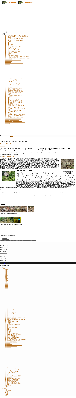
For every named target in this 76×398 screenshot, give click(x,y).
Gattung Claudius (8, 53)
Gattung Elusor (7, 64)
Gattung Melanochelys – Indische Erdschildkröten (13, 90)
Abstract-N (6, 20)
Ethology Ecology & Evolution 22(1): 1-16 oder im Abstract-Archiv (61, 199)
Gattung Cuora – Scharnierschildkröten (12, 55)
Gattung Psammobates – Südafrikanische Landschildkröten (15, 108)
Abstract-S (6, 25)
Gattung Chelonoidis (8, 47)
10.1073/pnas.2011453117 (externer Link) (9, 156)
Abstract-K (6, 17)
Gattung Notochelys (8, 96)
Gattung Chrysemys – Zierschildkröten (11, 52)
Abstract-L (6, 18)
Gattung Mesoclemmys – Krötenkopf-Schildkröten (14, 91)
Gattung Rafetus (7, 112)
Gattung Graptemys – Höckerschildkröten (12, 74)
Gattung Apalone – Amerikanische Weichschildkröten (14, 40)
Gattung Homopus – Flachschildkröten (11, 76)
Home (3, 6)
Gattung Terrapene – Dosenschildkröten (12, 120)
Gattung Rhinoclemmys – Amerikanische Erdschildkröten (15, 114)
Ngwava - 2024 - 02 (4, 247)
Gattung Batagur (7, 42)
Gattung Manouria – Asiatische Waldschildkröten (13, 88)
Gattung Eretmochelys (9, 68)
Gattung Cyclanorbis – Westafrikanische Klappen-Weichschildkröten (17, 56)
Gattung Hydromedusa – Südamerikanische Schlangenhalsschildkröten (17, 77)
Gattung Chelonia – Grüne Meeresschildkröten (13, 46)
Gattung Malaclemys (8, 85)
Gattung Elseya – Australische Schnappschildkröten (14, 63)
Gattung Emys (7, 67)
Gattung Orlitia (7, 97)
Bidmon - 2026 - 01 (3, 249)
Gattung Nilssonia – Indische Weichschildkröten (13, 95)
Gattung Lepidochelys (8, 81)
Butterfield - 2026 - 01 (4, 254)
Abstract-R (6, 24)
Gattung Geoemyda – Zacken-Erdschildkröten (13, 71)
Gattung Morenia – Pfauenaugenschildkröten (13, 92)
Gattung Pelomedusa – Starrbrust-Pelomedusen (13, 102)
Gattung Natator (7, 94)
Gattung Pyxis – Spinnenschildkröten (11, 111)
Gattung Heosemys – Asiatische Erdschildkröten (13, 75)
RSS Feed (4, 263)
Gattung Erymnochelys (9, 69)
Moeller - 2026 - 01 (3, 260)
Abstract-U (6, 27)
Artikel (3, 33)
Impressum (4, 262)
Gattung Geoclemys (8, 70)
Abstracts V (2, 146)
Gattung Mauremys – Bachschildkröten (12, 89)
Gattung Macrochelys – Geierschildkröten (12, 84)
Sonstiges (6, 126)
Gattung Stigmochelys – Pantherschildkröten (13, 119)
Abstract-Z (6, 32)
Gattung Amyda (7, 39)
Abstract (3, 7)
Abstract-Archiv (16, 193)
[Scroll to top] (0, 397)
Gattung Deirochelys (8, 59)
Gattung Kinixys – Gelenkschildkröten (11, 79)
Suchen (1, 135)
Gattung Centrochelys (8, 45)
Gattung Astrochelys (8, 41)
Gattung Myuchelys (8, 93)
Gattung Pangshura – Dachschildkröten (12, 99)
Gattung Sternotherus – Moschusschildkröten (13, 118)
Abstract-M (6, 19)
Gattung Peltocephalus (9, 103)
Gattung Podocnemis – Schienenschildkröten (13, 107)
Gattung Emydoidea (8, 65)
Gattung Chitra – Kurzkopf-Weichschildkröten (13, 51)
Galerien (3, 34)
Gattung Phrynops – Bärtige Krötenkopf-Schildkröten (14, 105)
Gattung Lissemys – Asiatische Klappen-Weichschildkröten (15, 83)
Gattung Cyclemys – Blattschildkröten (11, 57)
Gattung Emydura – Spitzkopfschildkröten (12, 66)
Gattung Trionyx (7, 123)
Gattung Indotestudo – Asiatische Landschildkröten (14, 78)
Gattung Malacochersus (9, 86)
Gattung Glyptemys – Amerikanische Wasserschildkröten (15, 72)
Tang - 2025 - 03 (3, 258)
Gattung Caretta (7, 43)
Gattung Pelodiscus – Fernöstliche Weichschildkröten (14, 101)
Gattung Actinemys (8, 37)
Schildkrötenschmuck (8, 125)
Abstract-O (6, 21)
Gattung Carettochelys (9, 44)
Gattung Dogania (8, 62)
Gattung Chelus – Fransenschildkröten (11, 48)
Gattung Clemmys (8, 54)
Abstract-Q (6, 23)
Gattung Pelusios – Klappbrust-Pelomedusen (13, 104)
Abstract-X (6, 30)
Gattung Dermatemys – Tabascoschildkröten (13, 60)
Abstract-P (6, 22)
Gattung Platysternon (8, 106)
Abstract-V (6, 28)
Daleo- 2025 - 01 (3, 256)
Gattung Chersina (8, 50)
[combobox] (5, 136)
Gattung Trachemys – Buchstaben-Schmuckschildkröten (15, 122)
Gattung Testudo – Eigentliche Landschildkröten (13, 121)
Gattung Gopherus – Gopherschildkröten (12, 73)
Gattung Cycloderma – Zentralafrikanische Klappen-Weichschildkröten (17, 58)
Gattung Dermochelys (8, 61)
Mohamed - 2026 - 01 (4, 245)
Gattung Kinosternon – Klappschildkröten (12, 80)
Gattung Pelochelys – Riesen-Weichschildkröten (13, 100)
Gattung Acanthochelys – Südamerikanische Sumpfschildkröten (16, 36)
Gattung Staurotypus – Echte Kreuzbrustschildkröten (14, 117)
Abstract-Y (6, 31)
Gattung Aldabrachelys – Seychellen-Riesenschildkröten (15, 38)
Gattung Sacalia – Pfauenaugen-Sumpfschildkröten (14, 115)
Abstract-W (6, 29)
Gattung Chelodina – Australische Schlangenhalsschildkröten (15, 35)
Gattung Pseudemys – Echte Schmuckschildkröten (14, 110)
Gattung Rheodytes (8, 113)
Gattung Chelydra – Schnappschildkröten (12, 49)
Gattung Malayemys (8, 87)
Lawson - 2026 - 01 (3, 253)
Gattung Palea (7, 98)
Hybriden (6, 124)
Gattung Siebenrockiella (9, 116)
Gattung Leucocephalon (9, 82)
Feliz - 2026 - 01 (3, 251)
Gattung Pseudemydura (9, 109)
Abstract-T (6, 26)
